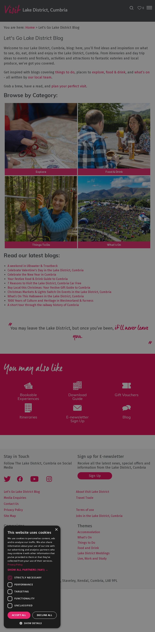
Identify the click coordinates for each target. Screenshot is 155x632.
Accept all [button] (19, 615)
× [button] (56, 529)
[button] (32, 569)
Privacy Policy (15, 564)
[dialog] (77, 316)
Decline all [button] (44, 615)
